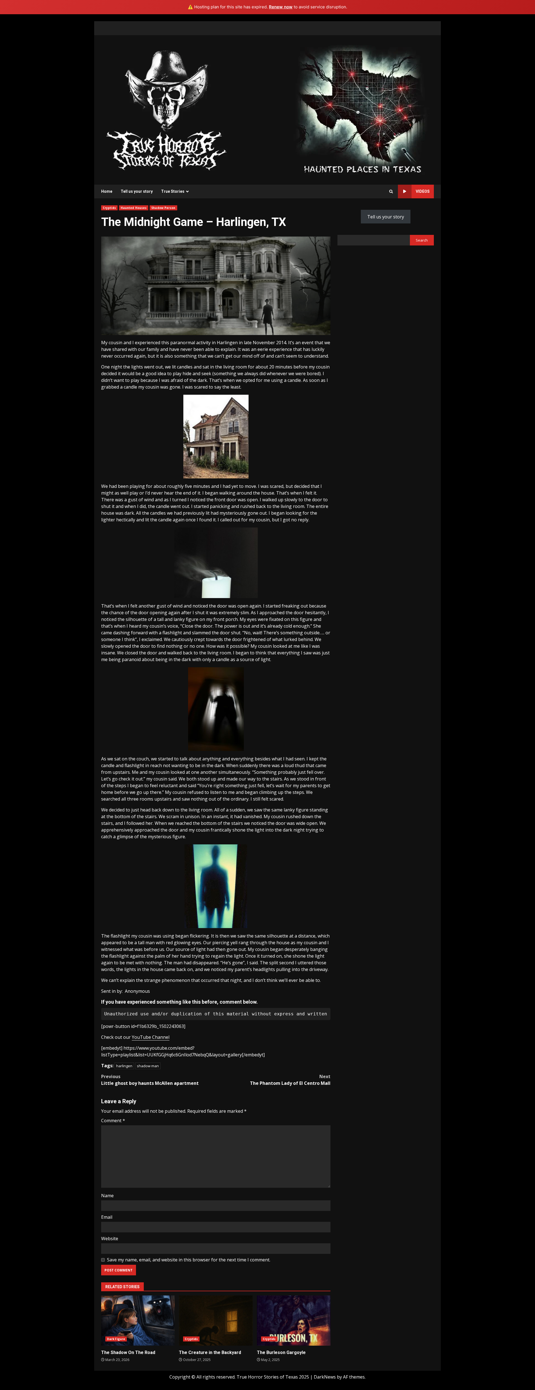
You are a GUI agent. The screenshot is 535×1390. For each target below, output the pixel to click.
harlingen (124, 1065)
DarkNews (325, 1377)
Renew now (281, 6)
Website (109, 1238)
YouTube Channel (150, 1037)
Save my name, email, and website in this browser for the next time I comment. (188, 1260)
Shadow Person (163, 208)
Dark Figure (116, 1339)
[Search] (391, 191)
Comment (113, 1120)
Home (106, 191)
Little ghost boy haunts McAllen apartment (150, 1079)
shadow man (148, 1065)
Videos (423, 191)
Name (107, 1196)
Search (422, 239)
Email (106, 1217)
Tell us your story (137, 191)
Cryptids (109, 208)
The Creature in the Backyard (215, 1320)
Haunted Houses (134, 208)
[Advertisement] (362, 109)
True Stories (172, 191)
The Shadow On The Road (138, 1320)
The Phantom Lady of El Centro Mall (290, 1079)
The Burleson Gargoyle (293, 1320)
